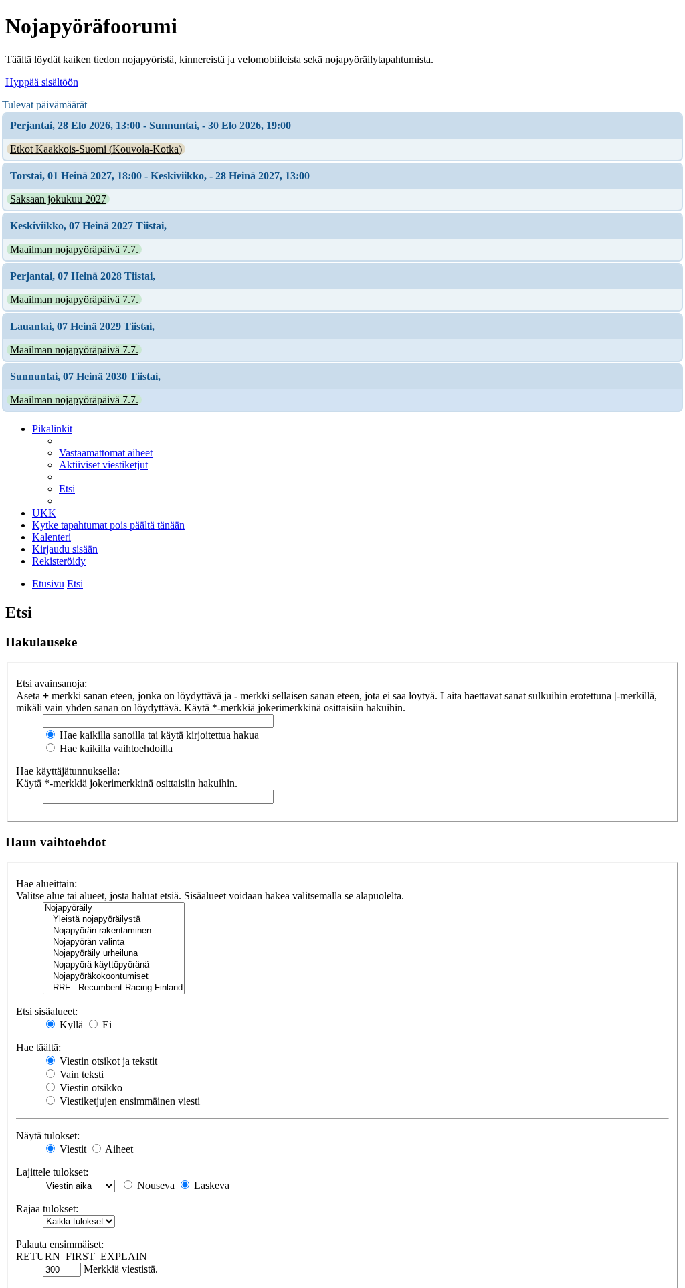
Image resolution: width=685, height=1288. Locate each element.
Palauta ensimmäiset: (60, 1244)
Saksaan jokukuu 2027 (58, 199)
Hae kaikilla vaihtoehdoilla (115, 748)
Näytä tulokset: (48, 1135)
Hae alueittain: (46, 883)
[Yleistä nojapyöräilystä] (113, 919)
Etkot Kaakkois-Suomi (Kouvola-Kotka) (96, 149)
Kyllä (70, 1024)
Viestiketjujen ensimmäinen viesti (128, 1101)
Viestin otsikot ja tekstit (107, 1061)
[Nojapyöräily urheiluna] (113, 953)
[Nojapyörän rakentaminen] (113, 931)
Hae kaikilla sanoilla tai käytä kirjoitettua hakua (158, 735)
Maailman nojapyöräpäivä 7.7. (74, 249)
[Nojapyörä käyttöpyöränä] (113, 965)
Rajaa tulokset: (47, 1208)
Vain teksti (80, 1074)
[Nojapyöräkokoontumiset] (113, 976)
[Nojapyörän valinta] (113, 942)
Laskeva (210, 1185)
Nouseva (154, 1185)
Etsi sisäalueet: (47, 1011)
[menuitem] (106, 452)
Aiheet (118, 1149)
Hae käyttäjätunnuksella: (68, 771)
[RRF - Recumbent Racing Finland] (113, 988)
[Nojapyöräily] (113, 908)
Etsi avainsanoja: (51, 683)
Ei (106, 1024)
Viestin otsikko (89, 1087)
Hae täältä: (38, 1047)
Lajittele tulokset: (52, 1172)
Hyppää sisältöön (41, 82)
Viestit (71, 1149)
